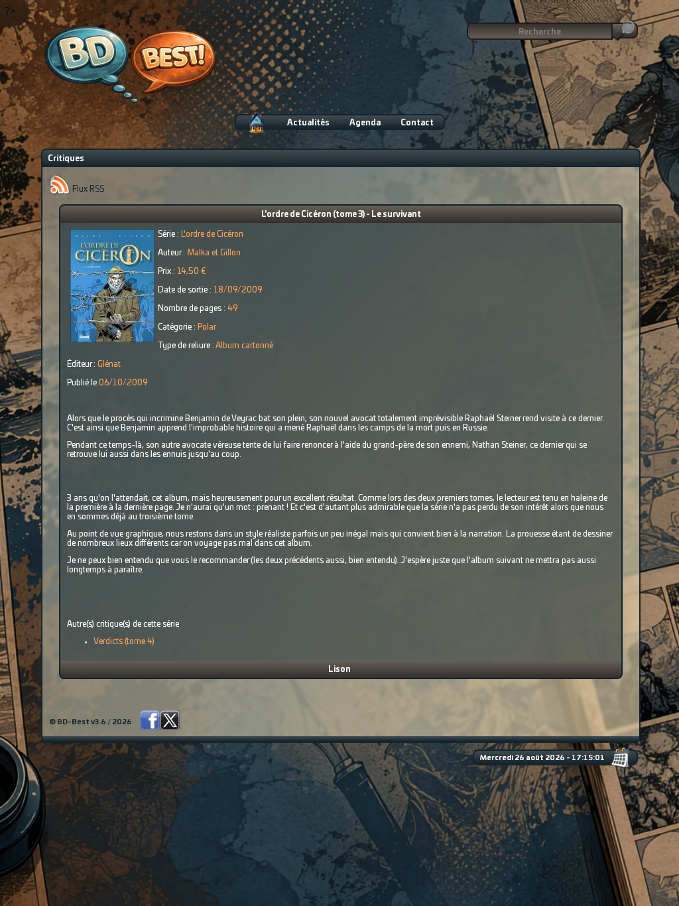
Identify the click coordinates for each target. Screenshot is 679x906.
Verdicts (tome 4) (123, 641)
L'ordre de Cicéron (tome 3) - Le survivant (341, 214)
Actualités (308, 123)
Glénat (109, 364)
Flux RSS (87, 189)
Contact (417, 123)
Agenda (365, 123)
